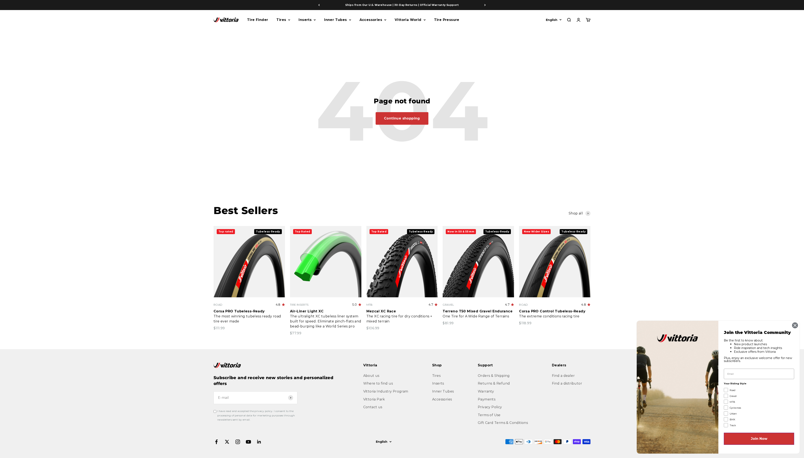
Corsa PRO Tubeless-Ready (239, 311)
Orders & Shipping (494, 376)
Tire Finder (257, 20)
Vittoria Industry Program (385, 391)
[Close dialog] (795, 325)
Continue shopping (402, 118)
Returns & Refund (494, 383)
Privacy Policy (490, 407)
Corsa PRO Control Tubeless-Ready (552, 311)
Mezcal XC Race (381, 311)
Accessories (370, 20)
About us (371, 376)
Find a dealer (563, 376)
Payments (486, 399)
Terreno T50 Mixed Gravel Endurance (478, 311)
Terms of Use (489, 415)
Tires (281, 20)
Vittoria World (408, 20)
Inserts (305, 20)
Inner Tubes (335, 20)
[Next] (485, 5)
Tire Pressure (446, 20)
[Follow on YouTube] (248, 442)
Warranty (486, 391)
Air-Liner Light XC (306, 311)
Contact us (372, 407)
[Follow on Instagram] (238, 442)
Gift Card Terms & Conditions (503, 423)
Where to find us (378, 383)
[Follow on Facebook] (216, 442)
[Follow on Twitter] (227, 442)
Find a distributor (567, 383)
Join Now (759, 439)
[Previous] (319, 5)
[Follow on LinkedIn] (259, 442)
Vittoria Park (374, 399)
